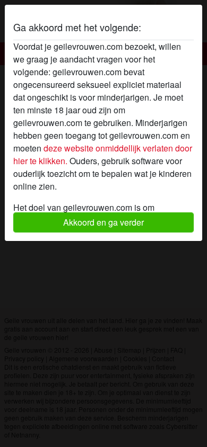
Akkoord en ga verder (103, 222)
